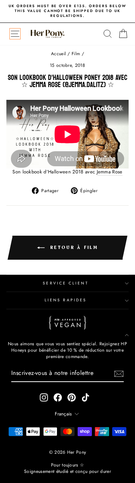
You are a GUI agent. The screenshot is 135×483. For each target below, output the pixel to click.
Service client (65, 283)
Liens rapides (66, 300)
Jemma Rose (110, 172)
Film (76, 53)
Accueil (58, 53)
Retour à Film (73, 247)
